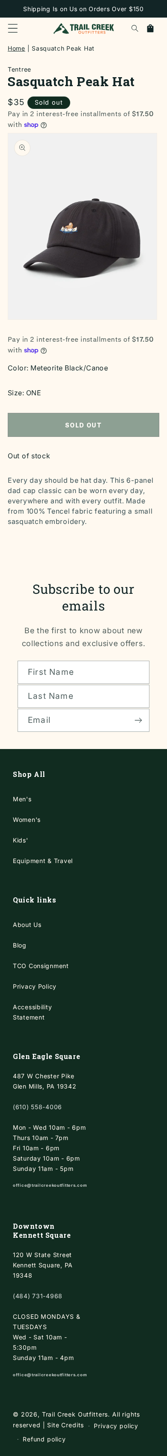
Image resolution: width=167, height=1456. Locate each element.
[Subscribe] (138, 720)
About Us (27, 924)
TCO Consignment (41, 965)
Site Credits (65, 1425)
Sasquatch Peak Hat (63, 48)
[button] (12, 28)
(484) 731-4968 (38, 1296)
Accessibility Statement (32, 1012)
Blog (20, 945)
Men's (22, 799)
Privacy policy (116, 1425)
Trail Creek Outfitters (75, 1414)
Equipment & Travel (43, 860)
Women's (27, 819)
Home (16, 48)
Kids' (20, 840)
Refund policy (44, 1439)
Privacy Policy (35, 986)
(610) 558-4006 (37, 1106)
